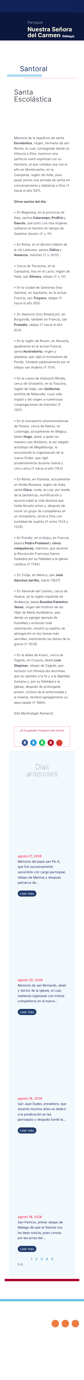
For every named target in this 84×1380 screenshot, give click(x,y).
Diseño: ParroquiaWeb (64, 1374)
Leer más (27, 893)
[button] (69, 3)
